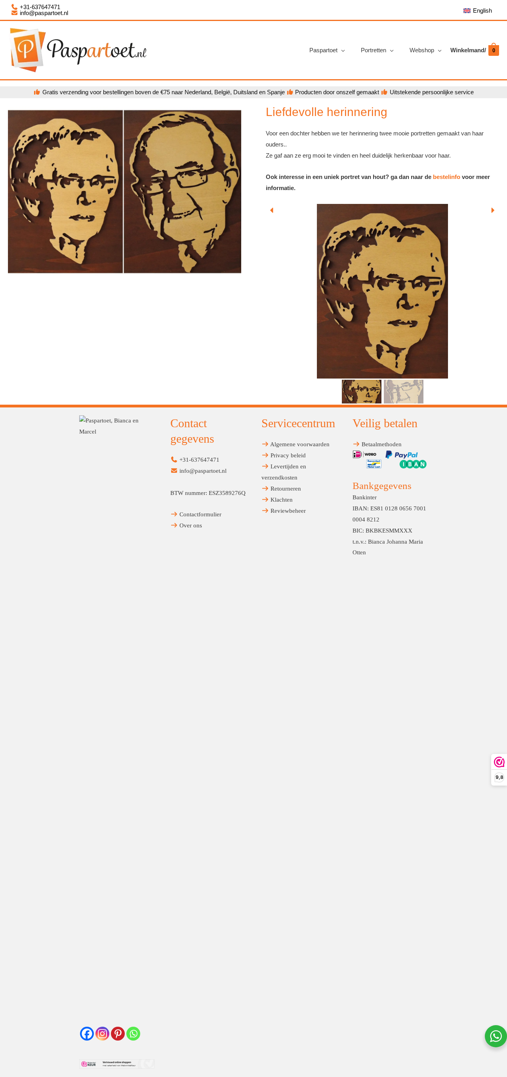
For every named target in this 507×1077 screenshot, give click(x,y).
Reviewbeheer (287, 511)
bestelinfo (446, 176)
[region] (382, 304)
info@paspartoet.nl (43, 13)
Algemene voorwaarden (299, 444)
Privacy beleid (287, 455)
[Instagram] (102, 1034)
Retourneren (285, 488)
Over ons (190, 525)
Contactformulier (199, 514)
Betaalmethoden (381, 444)
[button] (272, 210)
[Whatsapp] (133, 1034)
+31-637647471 (39, 7)
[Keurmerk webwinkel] (116, 1063)
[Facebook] (87, 1034)
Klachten (281, 500)
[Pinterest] (118, 1034)
